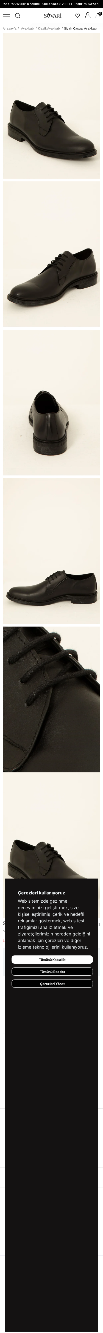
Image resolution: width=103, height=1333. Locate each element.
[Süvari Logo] (53, 15)
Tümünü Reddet (52, 972)
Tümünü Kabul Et (52, 960)
